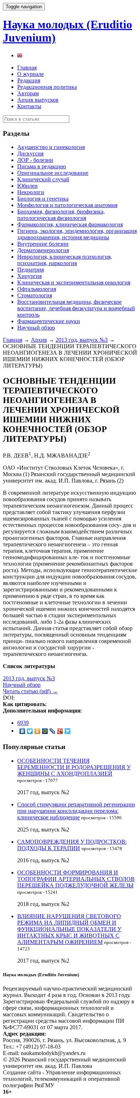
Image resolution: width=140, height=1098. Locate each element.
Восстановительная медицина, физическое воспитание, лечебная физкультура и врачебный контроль (76, 308)
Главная (27, 67)
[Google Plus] (60, 731)
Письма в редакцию (41, 166)
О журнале (30, 74)
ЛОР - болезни (35, 160)
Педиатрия (30, 270)
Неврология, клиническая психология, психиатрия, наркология (64, 260)
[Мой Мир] (45, 731)
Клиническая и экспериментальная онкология (73, 282)
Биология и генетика (43, 199)
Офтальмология (36, 289)
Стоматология (34, 295)
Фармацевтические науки (48, 321)
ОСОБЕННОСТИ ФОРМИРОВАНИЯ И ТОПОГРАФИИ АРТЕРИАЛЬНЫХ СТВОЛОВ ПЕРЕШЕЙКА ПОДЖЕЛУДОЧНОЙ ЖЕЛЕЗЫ (76, 878)
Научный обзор (36, 328)
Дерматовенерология (43, 250)
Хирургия (29, 276)
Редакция (28, 80)
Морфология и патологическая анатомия (67, 205)
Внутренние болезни (43, 244)
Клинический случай (43, 179)
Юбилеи (27, 186)
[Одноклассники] (37, 731)
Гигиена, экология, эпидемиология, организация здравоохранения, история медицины (77, 234)
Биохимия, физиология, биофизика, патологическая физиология (61, 214)
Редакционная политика (47, 87)
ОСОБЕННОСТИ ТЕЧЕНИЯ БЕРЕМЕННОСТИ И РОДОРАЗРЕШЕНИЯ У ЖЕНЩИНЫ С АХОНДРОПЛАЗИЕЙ (74, 767)
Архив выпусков (38, 100)
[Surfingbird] (67, 731)
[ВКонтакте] (22, 731)
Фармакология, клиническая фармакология (70, 224)
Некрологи (30, 192)
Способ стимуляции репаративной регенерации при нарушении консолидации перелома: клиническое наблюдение (76, 810)
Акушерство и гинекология (51, 147)
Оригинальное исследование (52, 173)
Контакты (29, 106)
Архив (39, 340)
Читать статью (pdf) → (30, 691)
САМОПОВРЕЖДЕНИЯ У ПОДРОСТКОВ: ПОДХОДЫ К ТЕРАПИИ (72, 845)
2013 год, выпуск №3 (82, 340)
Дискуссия (30, 153)
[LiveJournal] (52, 731)
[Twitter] (30, 731)
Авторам (28, 93)
